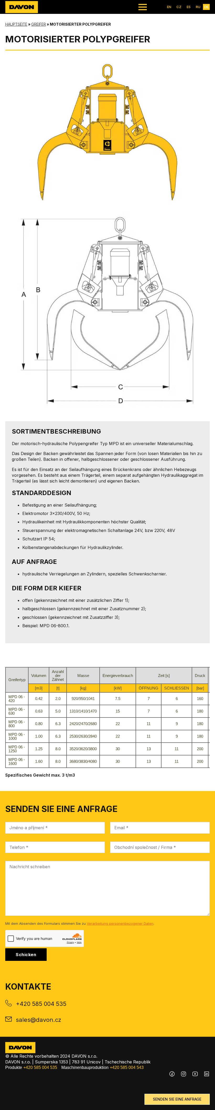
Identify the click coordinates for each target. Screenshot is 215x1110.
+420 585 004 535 (41, 1003)
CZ (178, 7)
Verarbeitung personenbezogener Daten (120, 923)
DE (206, 7)
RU (198, 7)
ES (189, 7)
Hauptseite (16, 24)
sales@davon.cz (38, 1019)
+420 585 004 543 (127, 1067)
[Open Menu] (142, 7)
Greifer (38, 24)
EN (169, 7)
